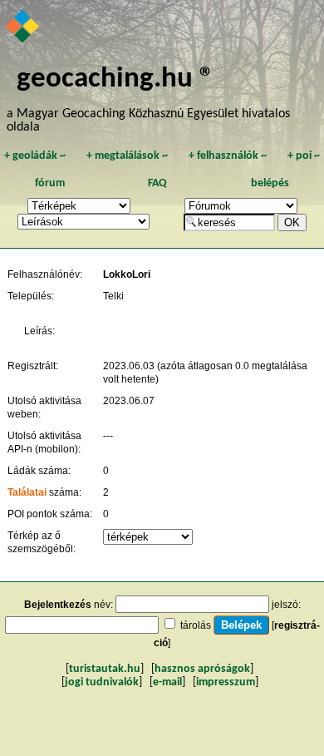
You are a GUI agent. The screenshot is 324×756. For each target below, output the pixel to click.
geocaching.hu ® (115, 79)
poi (304, 156)
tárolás (195, 625)
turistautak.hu (104, 669)
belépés (270, 183)
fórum (50, 183)
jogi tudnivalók (102, 682)
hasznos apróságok (202, 669)
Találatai (27, 492)
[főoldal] (23, 27)
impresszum (225, 682)
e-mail (167, 682)
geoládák (34, 156)
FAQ (157, 183)
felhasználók (227, 156)
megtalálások (127, 156)
